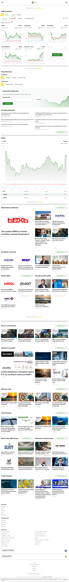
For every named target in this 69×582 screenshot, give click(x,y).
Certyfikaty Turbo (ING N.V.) (40, 535)
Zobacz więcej (60, 132)
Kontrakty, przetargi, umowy (40, 533)
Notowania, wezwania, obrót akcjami (42, 539)
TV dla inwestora (38, 541)
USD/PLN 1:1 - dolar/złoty (30, 46)
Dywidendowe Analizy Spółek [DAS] (8, 537)
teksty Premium (4, 545)
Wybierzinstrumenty (7, 15)
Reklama (34, 568)
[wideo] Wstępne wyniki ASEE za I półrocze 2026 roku (42, 363)
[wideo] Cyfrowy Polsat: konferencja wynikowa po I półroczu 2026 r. (8, 491)
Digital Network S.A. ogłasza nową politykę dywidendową (58, 223)
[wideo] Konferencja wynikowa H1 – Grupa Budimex (41, 380)
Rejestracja (3, 526)
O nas (34, 562)
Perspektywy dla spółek (5, 535)
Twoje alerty (3, 520)
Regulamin (34, 566)
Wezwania (37, 537)
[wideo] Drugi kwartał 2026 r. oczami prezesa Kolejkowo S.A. (26, 491)
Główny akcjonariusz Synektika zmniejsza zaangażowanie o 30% (58, 469)
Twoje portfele (4, 522)
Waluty (2, 512)
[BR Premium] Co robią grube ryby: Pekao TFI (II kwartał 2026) (59, 428)
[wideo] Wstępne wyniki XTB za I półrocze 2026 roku (59, 380)
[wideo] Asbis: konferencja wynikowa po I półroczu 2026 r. (59, 363)
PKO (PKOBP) (50, 25)
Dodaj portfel (8, 103)
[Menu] (2, 2)
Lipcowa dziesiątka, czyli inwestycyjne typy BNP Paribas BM (59, 404)
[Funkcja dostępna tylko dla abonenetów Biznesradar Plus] (2, 14)
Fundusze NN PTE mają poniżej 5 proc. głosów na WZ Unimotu (14, 124)
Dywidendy (3, 514)
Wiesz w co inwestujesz (5, 539)
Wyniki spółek (3, 533)
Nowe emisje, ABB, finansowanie (41, 531)
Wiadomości (3, 506)
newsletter (37, 543)
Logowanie (3, 524)
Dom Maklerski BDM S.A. (47, 577)
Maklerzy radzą (4, 543)
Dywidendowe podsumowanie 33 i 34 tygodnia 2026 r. (58, 267)
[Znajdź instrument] (66, 2)
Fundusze (3, 510)
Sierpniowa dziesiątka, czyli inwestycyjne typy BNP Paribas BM (24, 404)
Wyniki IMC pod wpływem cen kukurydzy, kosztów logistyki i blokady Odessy (8, 306)
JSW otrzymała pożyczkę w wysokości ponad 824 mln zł (25, 469)
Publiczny (39, 99)
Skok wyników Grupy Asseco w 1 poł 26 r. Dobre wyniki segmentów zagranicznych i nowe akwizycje (42, 242)
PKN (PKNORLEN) (6, 46)
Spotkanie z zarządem (5, 541)
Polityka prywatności (34, 564)
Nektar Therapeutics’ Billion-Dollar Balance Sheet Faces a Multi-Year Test (17, 119)
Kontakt (34, 570)
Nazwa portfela (6, 97)
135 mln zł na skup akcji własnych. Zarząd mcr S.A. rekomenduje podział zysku (25, 267)
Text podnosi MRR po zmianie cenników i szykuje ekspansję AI (8, 291)
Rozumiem (65, 579)
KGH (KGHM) (27, 25)
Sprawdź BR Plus (39, 8)
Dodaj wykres (57, 54)
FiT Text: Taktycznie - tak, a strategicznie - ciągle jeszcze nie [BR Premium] (25, 428)
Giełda (2, 508)
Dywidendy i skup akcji (5, 531)
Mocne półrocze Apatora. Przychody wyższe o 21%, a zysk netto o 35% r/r (43, 223)
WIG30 (3, 25)
